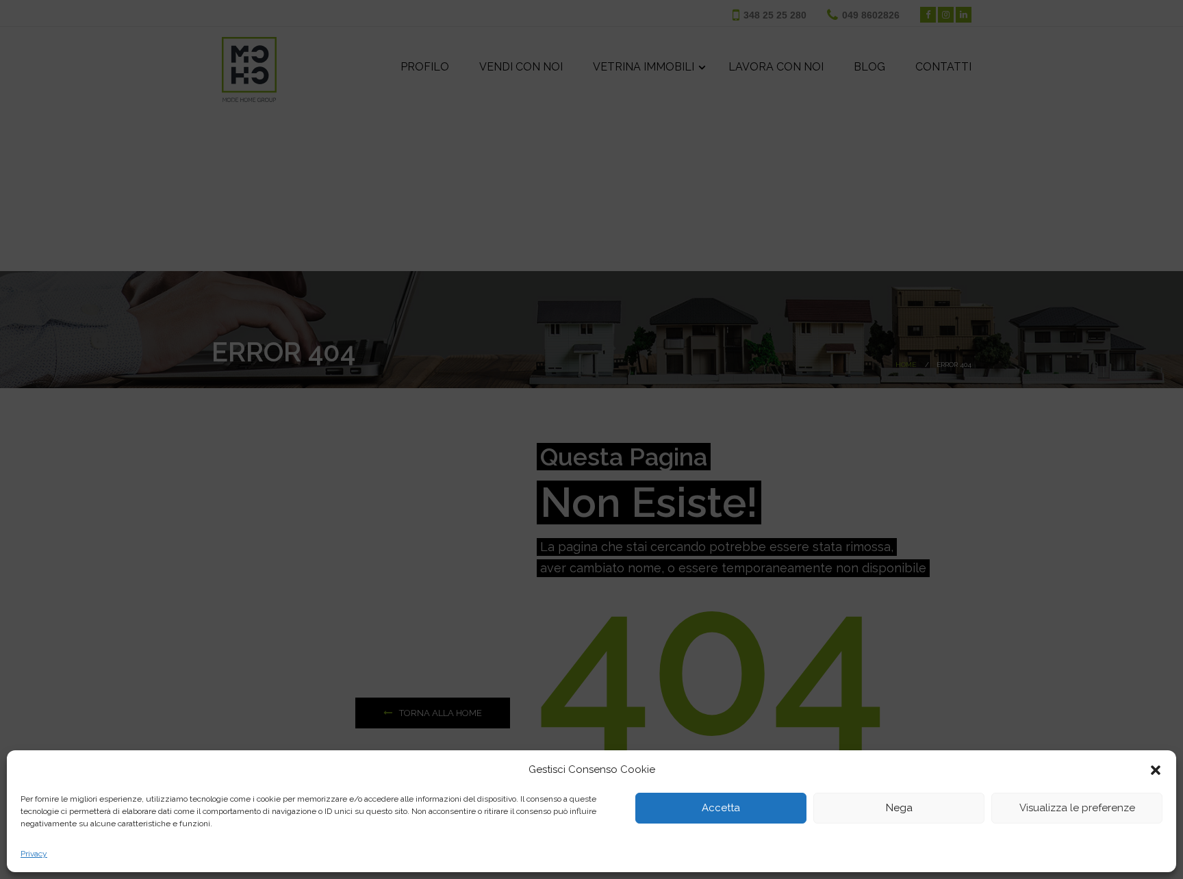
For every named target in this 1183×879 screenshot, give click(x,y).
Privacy (34, 853)
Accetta (721, 808)
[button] (1155, 770)
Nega (899, 808)
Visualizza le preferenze (1077, 808)
